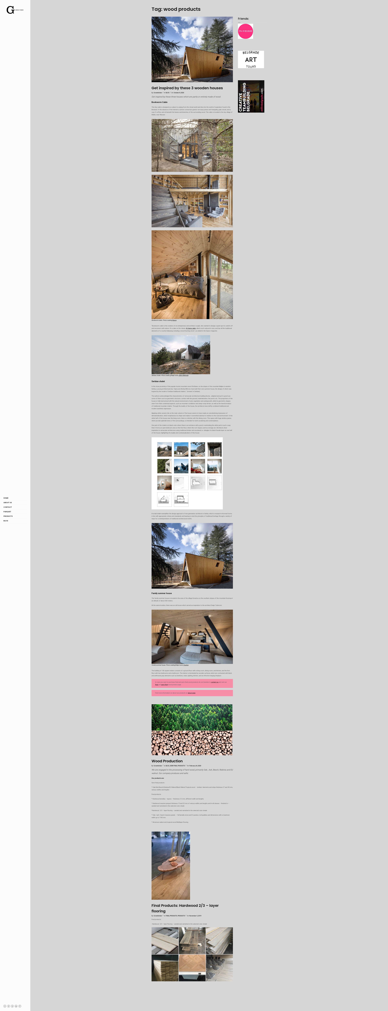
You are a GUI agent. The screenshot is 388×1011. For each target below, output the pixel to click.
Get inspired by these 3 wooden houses (187, 88)
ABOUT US (8, 503)
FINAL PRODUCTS (171, 916)
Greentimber (158, 92)
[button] (165, 940)
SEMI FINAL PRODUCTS (177, 766)
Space (174, 320)
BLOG (6, 521)
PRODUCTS (8, 516)
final (156, 685)
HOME (6, 498)
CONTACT (8, 507)
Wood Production (167, 761)
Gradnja (185, 665)
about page (191, 693)
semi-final (164, 685)
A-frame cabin (191, 328)
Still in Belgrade (183, 375)
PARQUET (7, 512)
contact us (215, 682)
